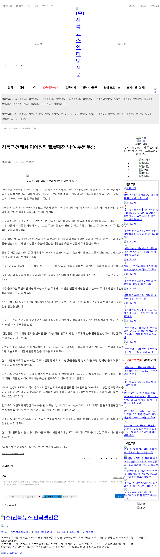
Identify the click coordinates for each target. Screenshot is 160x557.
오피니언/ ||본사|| (136, 87)
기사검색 (88, 531)
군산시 (64, 114)
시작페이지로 (6, 6)
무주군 (130, 114)
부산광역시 (20, 99)
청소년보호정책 (43, 531)
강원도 (117, 99)
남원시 (92, 114)
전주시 (22, 114)
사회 (33, 87)
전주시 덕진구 (51, 114)
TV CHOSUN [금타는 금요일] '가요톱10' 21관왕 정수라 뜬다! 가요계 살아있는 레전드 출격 (140, 414)
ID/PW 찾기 (154, 6)
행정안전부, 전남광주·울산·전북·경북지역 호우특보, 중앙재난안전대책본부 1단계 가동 (140, 473)
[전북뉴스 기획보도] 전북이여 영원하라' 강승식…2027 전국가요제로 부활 (141, 370)
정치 (10, 87)
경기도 (126, 99)
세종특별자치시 (61, 104)
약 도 (4, 531)
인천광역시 (47, 99)
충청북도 (46, 104)
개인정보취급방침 (21, 531)
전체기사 (132, 6)
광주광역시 (61, 99)
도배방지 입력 (68, 497)
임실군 (148, 114)
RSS (29, 6)
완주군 (111, 114)
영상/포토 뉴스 (112, 87)
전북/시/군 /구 (89, 87)
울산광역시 (88, 99)
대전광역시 (74, 99)
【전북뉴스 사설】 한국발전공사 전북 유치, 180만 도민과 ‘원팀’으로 (140, 313)
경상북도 (148, 99)
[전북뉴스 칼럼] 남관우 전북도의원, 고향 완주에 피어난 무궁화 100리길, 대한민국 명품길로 (141, 461)
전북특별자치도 (20, 104)
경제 (21, 87)
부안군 (23, 119)
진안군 (120, 114)
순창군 (5, 119)
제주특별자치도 (103, 99)
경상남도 (137, 99)
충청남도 (35, 104)
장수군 (139, 114)
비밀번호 (29, 497)
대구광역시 (34, 99)
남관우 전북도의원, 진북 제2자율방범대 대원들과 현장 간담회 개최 (141, 234)
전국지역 (71, 87)
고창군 (14, 119)
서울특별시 (7, 99)
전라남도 (6, 104)
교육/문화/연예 (51, 87)
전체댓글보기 (118, 478)
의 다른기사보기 (13, 454)
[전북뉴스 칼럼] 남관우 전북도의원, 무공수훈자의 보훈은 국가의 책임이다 (140, 251)
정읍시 (83, 114)
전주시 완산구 (35, 114)
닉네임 (12, 497)
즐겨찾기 (19, 6)
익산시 (73, 114)
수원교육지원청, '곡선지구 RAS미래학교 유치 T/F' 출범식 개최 (141, 495)
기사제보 (61, 531)
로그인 (143, 6)
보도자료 (74, 531)
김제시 (101, 114)
